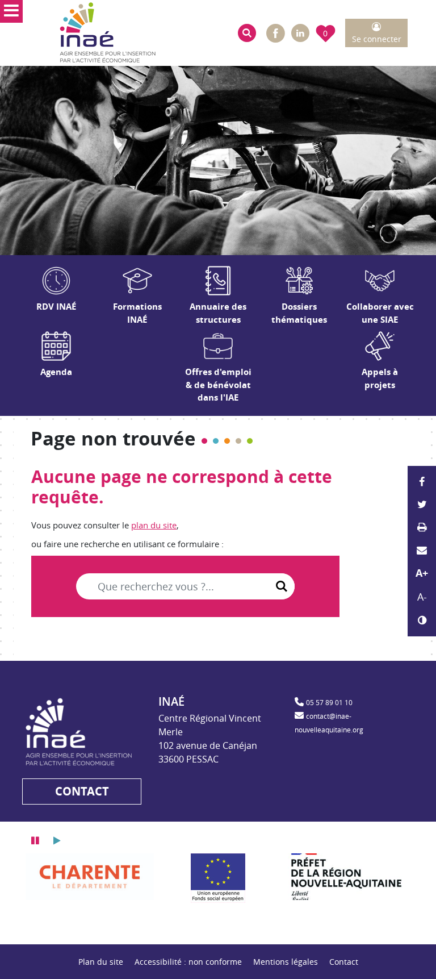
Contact (343, 961)
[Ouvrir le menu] (11, 11)
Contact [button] (82, 791)
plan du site (154, 525)
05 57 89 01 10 (329, 702)
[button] (247, 33)
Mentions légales (285, 961)
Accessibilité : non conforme (188, 961)
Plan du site (100, 961)
